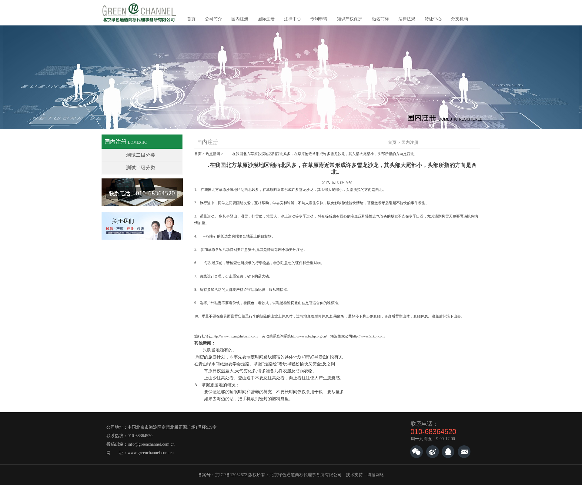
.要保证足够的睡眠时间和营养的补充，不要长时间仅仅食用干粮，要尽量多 (269, 392)
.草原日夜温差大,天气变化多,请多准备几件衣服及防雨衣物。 (255, 371)
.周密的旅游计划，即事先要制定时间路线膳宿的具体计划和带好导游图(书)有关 (268, 357)
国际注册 (266, 19)
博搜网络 (375, 475)
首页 (191, 19)
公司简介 (213, 19)
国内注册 (239, 19)
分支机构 (459, 19)
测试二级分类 (140, 155)
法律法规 (406, 19)
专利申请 (318, 19)
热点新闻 (213, 154)
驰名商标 (380, 19)
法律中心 (292, 19)
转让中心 (433, 19)
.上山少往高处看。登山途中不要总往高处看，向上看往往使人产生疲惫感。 (269, 378)
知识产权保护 (349, 19)
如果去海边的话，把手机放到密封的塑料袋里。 (243, 399)
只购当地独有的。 (215, 350)
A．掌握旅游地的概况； (217, 385)
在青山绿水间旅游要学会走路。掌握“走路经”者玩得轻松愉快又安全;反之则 (264, 364)
